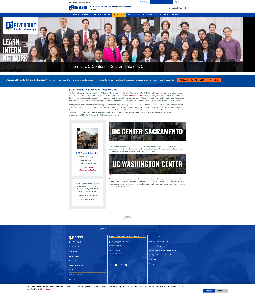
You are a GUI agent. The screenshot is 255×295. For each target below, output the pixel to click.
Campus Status (74, 256)
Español (71, 270)
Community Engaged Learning (158, 246)
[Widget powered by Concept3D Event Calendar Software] (128, 217)
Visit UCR (72, 279)
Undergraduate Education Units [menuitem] (160, 2)
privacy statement (46, 289)
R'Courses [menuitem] (151, 14)
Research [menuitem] (162, 14)
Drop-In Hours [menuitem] (176, 14)
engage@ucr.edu (118, 253)
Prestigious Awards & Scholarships (160, 255)
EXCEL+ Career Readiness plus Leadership (163, 250)
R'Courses (152, 259)
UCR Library (73, 251)
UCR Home (144, 2)
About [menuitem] (75, 14)
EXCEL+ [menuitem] (106, 14)
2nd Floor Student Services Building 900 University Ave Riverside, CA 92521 (119, 243)
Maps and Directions (75, 274)
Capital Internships (155, 237)
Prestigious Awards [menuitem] (135, 14)
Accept (209, 291)
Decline (221, 291)
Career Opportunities (76, 265)
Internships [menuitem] (118, 14)
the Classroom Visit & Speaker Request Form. (198, 80)
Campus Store (73, 261)
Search (180, 2)
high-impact (160, 93)
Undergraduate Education (79, 2)
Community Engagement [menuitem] (91, 14)
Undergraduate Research (157, 264)
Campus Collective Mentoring (159, 241)
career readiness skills (134, 96)
